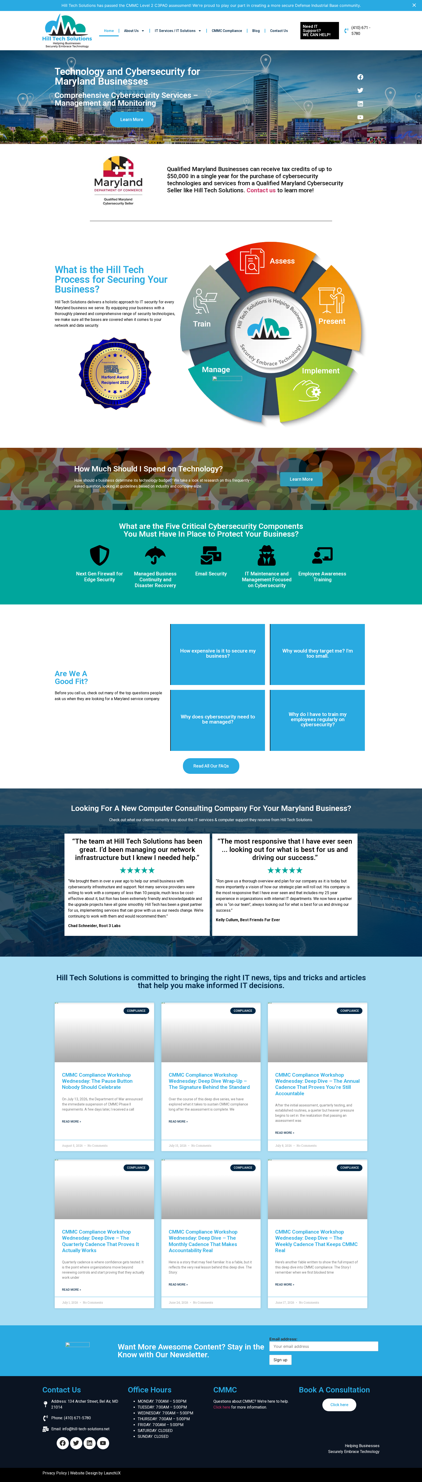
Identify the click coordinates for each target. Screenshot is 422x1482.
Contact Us (279, 31)
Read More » (71, 1121)
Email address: (283, 1339)
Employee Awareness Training (322, 577)
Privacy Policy (54, 1473)
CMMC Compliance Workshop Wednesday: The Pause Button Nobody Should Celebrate (97, 1081)
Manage (216, 369)
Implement (321, 370)
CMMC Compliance (227, 31)
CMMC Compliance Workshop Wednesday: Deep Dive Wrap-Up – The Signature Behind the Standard (209, 1081)
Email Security (211, 574)
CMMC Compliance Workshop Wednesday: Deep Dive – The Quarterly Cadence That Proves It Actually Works (100, 1241)
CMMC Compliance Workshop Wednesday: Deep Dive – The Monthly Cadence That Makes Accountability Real (203, 1241)
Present (332, 321)
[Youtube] (360, 117)
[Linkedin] (360, 104)
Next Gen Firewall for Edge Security (99, 577)
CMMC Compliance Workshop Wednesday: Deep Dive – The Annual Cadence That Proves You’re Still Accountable (317, 1084)
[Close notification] (414, 5)
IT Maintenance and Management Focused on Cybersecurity (267, 579)
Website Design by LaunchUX (95, 1473)
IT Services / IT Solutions (175, 31)
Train (202, 323)
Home (109, 31)
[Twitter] (360, 90)
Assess (282, 261)
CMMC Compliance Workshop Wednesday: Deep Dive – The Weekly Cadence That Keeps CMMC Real (316, 1241)
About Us (131, 31)
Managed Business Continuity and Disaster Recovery (155, 579)
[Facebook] (360, 77)
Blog (256, 31)
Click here (221, 1407)
